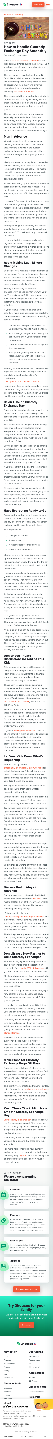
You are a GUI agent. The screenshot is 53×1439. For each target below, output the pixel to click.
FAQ (30, 1364)
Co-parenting (9, 55)
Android (35, 1381)
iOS (33, 1377)
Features (7, 1360)
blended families (11, 1033)
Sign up (23, 1155)
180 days (37, 898)
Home (6, 1356)
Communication (22, 55)
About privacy (34, 1360)
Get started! (38, 4)
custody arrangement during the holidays (24, 916)
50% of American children (25, 60)
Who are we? (9, 1364)
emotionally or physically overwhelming (23, 767)
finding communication (25, 730)
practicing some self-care (36, 1089)
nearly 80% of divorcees (32, 968)
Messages (8, 1388)
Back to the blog (14, 14)
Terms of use (34, 1356)
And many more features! (26, 1289)
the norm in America (24, 91)
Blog (5, 1374)
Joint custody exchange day (17, 1119)
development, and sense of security (21, 381)
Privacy (7, 1367)
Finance (7, 1395)
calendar (7, 1392)
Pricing (6, 1371)
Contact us (8, 1378)
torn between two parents (16, 701)
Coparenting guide (36, 1391)
